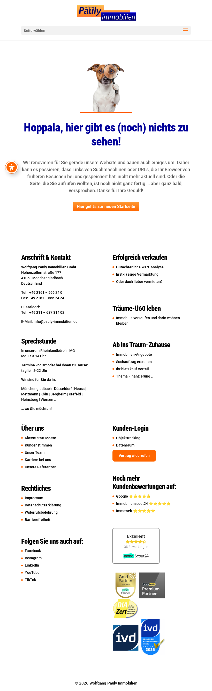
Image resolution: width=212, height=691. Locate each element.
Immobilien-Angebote (134, 354)
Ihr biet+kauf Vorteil (132, 369)
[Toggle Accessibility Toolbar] (11, 167)
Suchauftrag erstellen (134, 362)
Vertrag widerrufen (134, 455)
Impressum (34, 498)
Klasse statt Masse (43, 438)
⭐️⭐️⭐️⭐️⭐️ (140, 496)
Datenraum (125, 445)
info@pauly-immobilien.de (56, 321)
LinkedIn (32, 565)
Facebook (33, 551)
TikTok (30, 580)
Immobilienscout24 (132, 503)
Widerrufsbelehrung (41, 512)
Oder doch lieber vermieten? (139, 282)
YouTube (32, 572)
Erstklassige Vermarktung (137, 274)
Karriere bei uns (38, 460)
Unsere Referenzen (40, 467)
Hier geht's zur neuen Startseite (106, 206)
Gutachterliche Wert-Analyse (140, 267)
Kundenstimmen (38, 445)
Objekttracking (128, 438)
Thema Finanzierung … (135, 376)
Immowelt (124, 511)
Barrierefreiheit (37, 520)
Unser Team (34, 452)
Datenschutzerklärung (43, 505)
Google (122, 496)
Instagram (33, 558)
